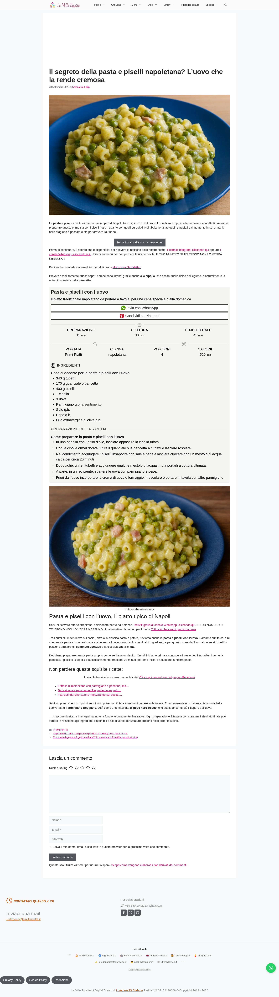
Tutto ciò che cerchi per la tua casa (173, 629)
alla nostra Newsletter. (127, 267)
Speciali (210, 4)
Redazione (62, 980)
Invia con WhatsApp (142, 308)
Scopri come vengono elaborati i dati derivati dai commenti (148, 865)
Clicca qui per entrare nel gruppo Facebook (167, 677)
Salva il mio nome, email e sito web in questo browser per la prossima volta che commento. (111, 847)
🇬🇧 (156, 955)
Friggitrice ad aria (190, 4)
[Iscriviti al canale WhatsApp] (271, 968)
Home (97, 4)
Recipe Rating (58, 768)
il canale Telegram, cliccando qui (188, 249)
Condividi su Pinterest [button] (141, 316)
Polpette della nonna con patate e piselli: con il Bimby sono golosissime (90, 733)
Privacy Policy (12, 980)
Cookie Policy (38, 980)
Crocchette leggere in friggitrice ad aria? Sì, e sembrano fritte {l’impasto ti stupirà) (95, 737)
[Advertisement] (139, 43)
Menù (134, 4)
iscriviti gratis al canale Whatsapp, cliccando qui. (165, 625)
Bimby (167, 4)
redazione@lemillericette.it (23, 919)
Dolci (150, 4)
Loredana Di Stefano (129, 990)
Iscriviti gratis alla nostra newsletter (139, 242)
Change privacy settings (139, 969)
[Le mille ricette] (65, 5)
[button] (225, 5)
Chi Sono (116, 4)
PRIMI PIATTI (60, 729)
